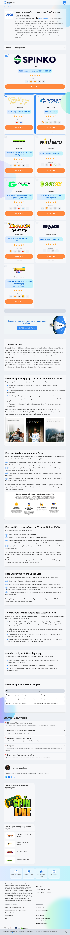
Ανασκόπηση (35, 91)
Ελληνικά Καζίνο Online (9, 7)
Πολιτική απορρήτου (17, 933)
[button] (35, 311)
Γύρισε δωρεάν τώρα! (27, 328)
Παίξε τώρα (35, 87)
